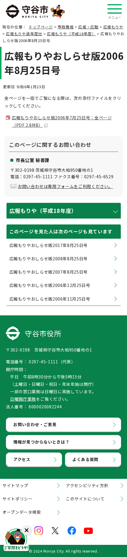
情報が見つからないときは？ (41, 442)
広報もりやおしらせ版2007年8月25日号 (48, 272)
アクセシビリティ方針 (87, 485)
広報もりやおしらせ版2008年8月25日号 (48, 258)
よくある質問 (85, 459)
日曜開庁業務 (23, 399)
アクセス (21, 459)
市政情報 (66, 27)
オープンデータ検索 (21, 512)
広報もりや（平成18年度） (71, 33)
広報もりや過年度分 (24, 33)
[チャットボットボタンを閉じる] (26, 530)
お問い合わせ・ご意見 (34, 424)
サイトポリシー (17, 499)
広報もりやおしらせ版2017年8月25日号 (48, 245)
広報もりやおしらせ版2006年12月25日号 (49, 285)
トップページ (41, 27)
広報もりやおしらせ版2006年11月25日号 (49, 299)
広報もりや (113, 27)
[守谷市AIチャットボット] (16, 540)
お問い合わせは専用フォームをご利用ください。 (65, 186)
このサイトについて (85, 499)
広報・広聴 (88, 27)
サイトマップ (15, 485)
